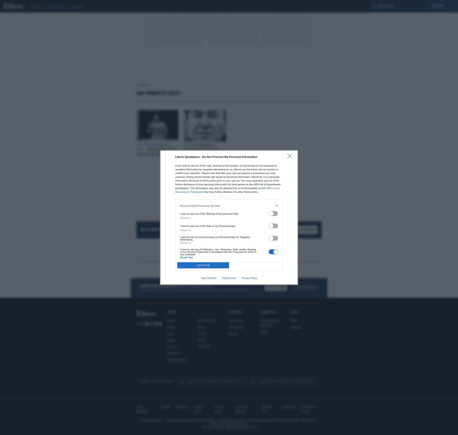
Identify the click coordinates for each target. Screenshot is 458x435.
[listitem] (229, 206)
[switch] (273, 213)
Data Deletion (208, 278)
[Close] (291, 157)
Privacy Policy (249, 278)
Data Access (229, 278)
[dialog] (229, 217)
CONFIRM (203, 265)
